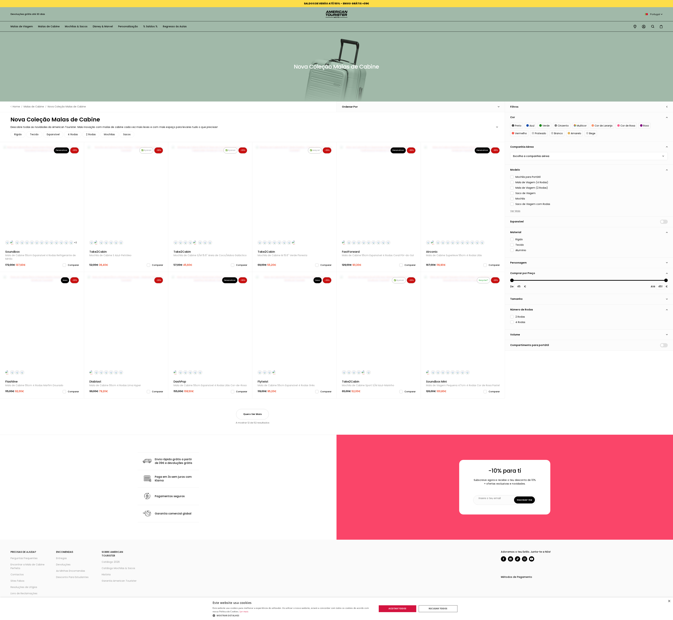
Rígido (18, 134)
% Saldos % (150, 26)
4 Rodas (73, 134)
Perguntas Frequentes (24, 558)
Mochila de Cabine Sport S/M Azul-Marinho (368, 383)
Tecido (34, 134)
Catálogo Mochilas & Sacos (118, 568)
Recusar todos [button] (438, 608)
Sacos (127, 134)
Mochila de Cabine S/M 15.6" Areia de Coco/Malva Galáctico (210, 253)
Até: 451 (666, 280)
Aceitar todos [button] (397, 608)
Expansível (53, 134)
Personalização (128, 26)
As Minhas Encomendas (70, 571)
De (512, 286)
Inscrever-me (524, 499)
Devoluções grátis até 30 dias (25, 14)
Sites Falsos (17, 581)
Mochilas (109, 134)
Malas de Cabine (49, 26)
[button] (293, 615)
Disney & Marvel (103, 26)
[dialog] (336, 608)
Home (16, 106)
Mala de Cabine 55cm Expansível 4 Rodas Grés (286, 383)
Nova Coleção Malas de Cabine (67, 106)
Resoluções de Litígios (24, 587)
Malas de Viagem (22, 26)
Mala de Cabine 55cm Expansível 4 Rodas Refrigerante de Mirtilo (40, 255)
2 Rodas (91, 134)
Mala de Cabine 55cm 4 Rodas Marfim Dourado (34, 383)
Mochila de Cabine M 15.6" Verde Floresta (282, 253)
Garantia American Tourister (119, 581)
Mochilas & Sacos (76, 26)
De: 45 (512, 280)
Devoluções (63, 564)
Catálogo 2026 (111, 562)
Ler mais (244, 611)
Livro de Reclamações (24, 593)
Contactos (17, 574)
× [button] (669, 601)
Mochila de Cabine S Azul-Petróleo (110, 253)
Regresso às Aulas (175, 26)
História (106, 574)
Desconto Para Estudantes (72, 577)
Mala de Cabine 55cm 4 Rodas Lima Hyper (115, 383)
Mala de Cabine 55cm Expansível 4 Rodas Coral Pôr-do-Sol (378, 253)
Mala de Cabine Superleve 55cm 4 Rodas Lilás (454, 253)
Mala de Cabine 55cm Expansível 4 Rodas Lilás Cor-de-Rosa (210, 383)
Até (653, 286)
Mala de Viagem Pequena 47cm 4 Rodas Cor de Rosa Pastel (463, 383)
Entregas (61, 558)
